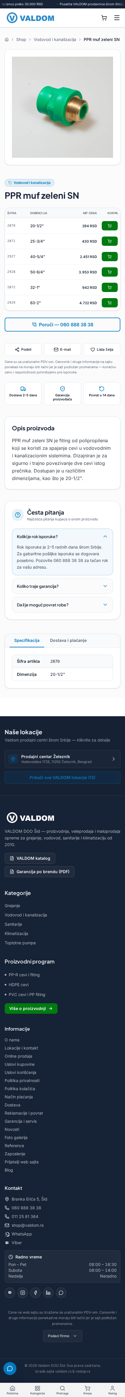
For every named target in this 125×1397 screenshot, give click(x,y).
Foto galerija (16, 1137)
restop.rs (83, 1371)
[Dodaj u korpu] (110, 225)
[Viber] (10, 1292)
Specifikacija (27, 640)
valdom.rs (63, 1371)
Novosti (12, 1129)
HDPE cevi (18, 984)
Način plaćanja (19, 1096)
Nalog (112, 1393)
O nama (12, 1039)
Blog (9, 1169)
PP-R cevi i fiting (24, 974)
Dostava (12, 1104)
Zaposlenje (15, 1153)
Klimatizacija (16, 933)
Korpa (87, 1393)
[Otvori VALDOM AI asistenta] (9, 1368)
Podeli (26, 349)
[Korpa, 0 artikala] (104, 18)
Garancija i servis (21, 1121)
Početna (12, 1393)
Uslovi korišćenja (20, 1072)
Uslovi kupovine (20, 1064)
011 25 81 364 (25, 1216)
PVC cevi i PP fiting (27, 994)
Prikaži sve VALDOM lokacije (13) (62, 777)
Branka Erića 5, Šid (29, 1199)
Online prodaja (18, 1056)
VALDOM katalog (33, 858)
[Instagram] (22, 1292)
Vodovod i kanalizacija (32, 182)
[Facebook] (35, 1292)
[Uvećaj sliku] (62, 107)
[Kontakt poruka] (61, 1292)
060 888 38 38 (26, 1207)
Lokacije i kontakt (21, 1047)
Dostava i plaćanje (68, 640)
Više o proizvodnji (27, 1008)
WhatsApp (22, 1233)
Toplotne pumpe (20, 942)
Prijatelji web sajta (22, 1161)
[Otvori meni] (116, 17)
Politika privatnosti (22, 1080)
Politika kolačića (20, 1088)
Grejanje (12, 905)
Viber (17, 1242)
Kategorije (37, 1393)
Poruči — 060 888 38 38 (66, 324)
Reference (14, 1145)
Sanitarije (13, 924)
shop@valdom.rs (28, 1225)
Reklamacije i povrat (24, 1113)
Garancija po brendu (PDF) (43, 871)
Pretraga (62, 1393)
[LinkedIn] (48, 1292)
